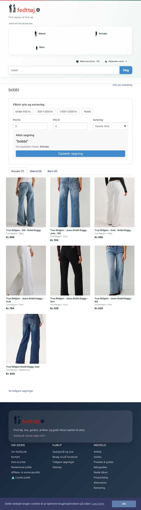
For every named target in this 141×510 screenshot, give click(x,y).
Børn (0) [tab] (52, 171)
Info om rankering (122, 84)
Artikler (98, 451)
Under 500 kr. (23, 111)
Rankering (99, 487)
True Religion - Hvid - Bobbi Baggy (113, 230)
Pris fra (16, 119)
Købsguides (100, 467)
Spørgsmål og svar (63, 451)
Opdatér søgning (70, 153)
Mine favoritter (90, 61)
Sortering (98, 119)
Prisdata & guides (103, 461)
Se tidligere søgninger (21, 390)
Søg (126, 70)
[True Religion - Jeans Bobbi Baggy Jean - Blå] (70, 202)
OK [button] (124, 503)
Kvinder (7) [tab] (17, 171)
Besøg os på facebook (65, 456)
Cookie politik (22, 477)
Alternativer (100, 482)
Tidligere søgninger (63, 461)
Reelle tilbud (100, 472)
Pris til (56, 119)
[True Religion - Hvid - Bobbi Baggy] (114, 202)
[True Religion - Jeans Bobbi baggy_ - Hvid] (26, 270)
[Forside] (24, 8)
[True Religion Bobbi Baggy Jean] (26, 339)
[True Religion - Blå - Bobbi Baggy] (26, 202)
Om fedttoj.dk (19, 451)
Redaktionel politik (21, 467)
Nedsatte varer (116, 61)
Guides (97, 456)
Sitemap (57, 467)
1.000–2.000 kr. (68, 111)
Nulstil (87, 111)
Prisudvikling (101, 477)
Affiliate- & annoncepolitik (25, 472)
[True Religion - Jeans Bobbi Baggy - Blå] (114, 270)
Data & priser (18, 461)
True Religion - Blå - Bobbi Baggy (23, 230)
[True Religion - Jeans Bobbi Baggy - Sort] (70, 270)
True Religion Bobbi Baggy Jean (23, 366)
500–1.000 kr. (45, 111)
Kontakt (15, 456)
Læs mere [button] (98, 503)
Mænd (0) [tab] (36, 171)
